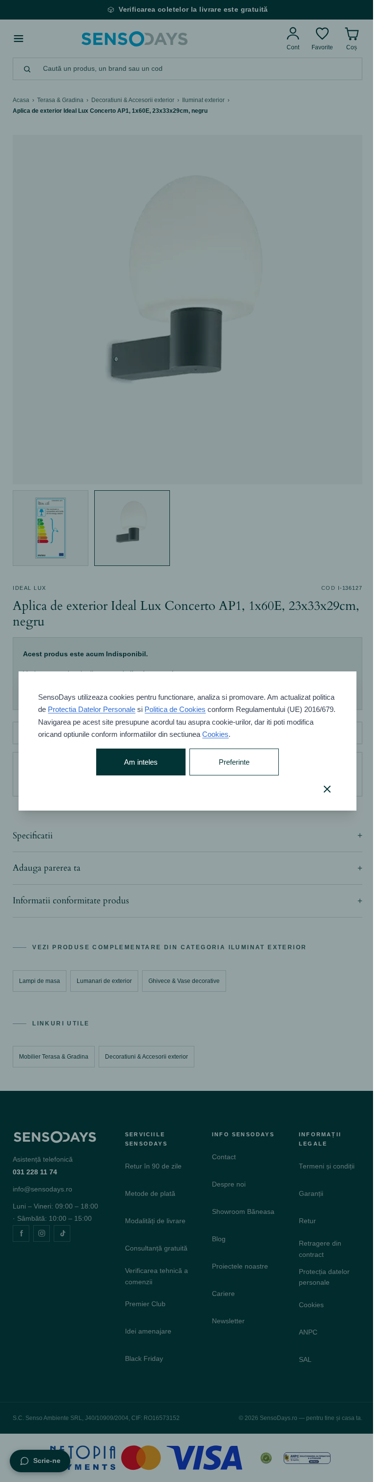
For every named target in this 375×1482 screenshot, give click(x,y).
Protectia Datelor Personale (115, 709)
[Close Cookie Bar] (320, 789)
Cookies (244, 734)
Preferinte (229, 762)
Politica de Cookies (198, 709)
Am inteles (138, 762)
